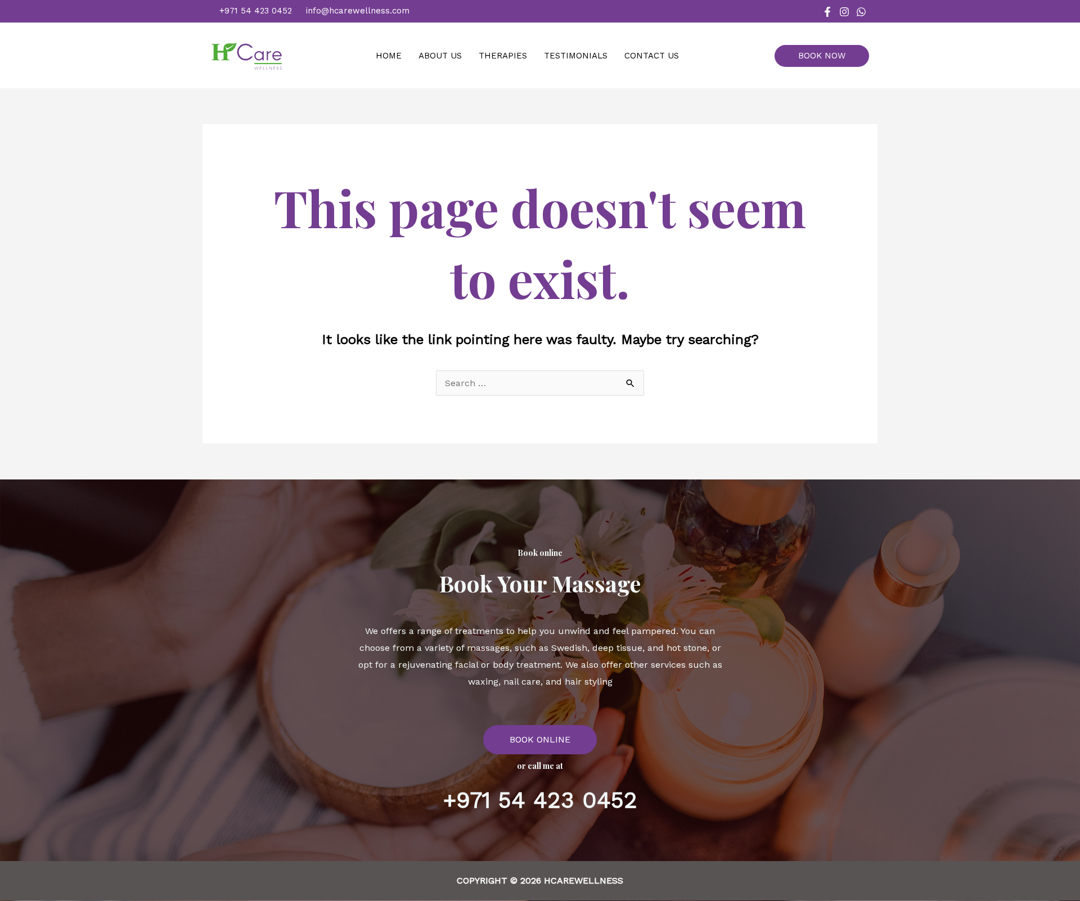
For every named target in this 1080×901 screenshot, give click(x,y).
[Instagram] (844, 12)
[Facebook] (827, 12)
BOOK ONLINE (540, 739)
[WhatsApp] (861, 12)
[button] (826, 56)
